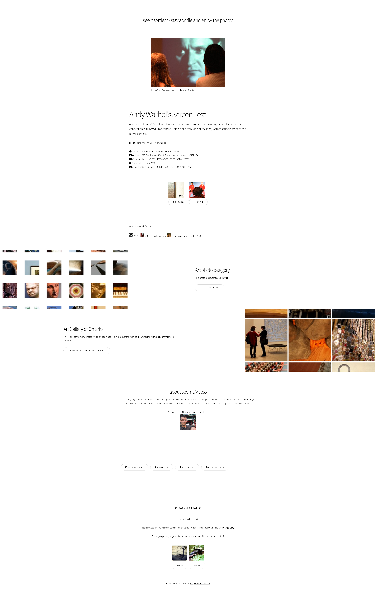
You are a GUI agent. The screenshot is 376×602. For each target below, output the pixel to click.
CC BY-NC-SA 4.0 (217, 527)
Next (197, 202)
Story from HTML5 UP (200, 583)
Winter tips (188, 467)
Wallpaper (163, 467)
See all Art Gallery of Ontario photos (88, 350)
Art (143, 142)
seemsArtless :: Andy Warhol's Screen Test (161, 527)
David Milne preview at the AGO (186, 236)
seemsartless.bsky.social (188, 519)
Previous (179, 202)
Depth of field (216, 467)
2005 (136, 236)
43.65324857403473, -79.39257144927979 (169, 159)
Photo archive (135, 467)
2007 (147, 236)
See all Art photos (209, 288)
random (179, 565)
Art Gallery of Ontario (156, 142)
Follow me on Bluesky (189, 508)
